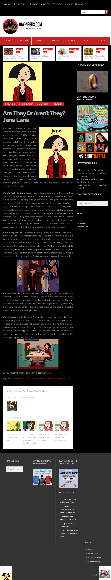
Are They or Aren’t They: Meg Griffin (45, 438)
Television (58, 104)
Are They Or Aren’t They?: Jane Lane (34, 117)
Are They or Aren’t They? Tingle (13, 438)
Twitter (46, 4)
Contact (82, 4)
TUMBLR (35, 4)
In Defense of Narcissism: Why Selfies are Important (95, 57)
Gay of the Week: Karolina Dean (89, 182)
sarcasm (66, 378)
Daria (33, 378)
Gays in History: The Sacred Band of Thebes (14, 57)
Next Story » (103, 568)
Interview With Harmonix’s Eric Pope (90, 179)
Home (7, 4)
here (48, 373)
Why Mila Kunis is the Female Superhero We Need (69, 534)
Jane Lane (52, 378)
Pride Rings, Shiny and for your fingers (91, 170)
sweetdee (31, 398)
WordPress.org (82, 229)
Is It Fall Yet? (41, 378)
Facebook (58, 4)
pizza (60, 378)
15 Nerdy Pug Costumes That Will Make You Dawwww (67, 509)
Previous (5, 53)
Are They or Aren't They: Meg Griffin (61, 438)
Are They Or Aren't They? (19, 378)
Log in (79, 220)
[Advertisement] (95, 498)
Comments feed (83, 226)
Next (106, 53)
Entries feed (81, 223)
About (70, 4)
